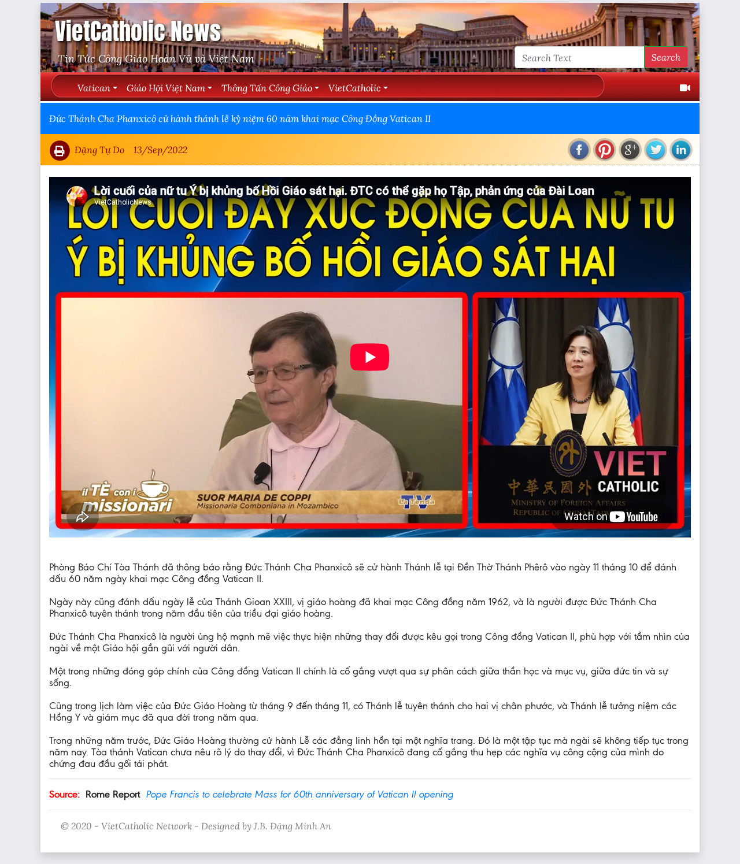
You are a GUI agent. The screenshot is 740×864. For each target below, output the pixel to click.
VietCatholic (354, 87)
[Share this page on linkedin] (681, 149)
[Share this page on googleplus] (630, 149)
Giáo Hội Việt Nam (166, 87)
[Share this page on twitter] (655, 149)
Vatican (93, 87)
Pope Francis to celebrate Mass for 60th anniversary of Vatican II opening (299, 794)
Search (666, 57)
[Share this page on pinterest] (604, 149)
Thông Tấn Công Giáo (266, 87)
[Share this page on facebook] (579, 149)
